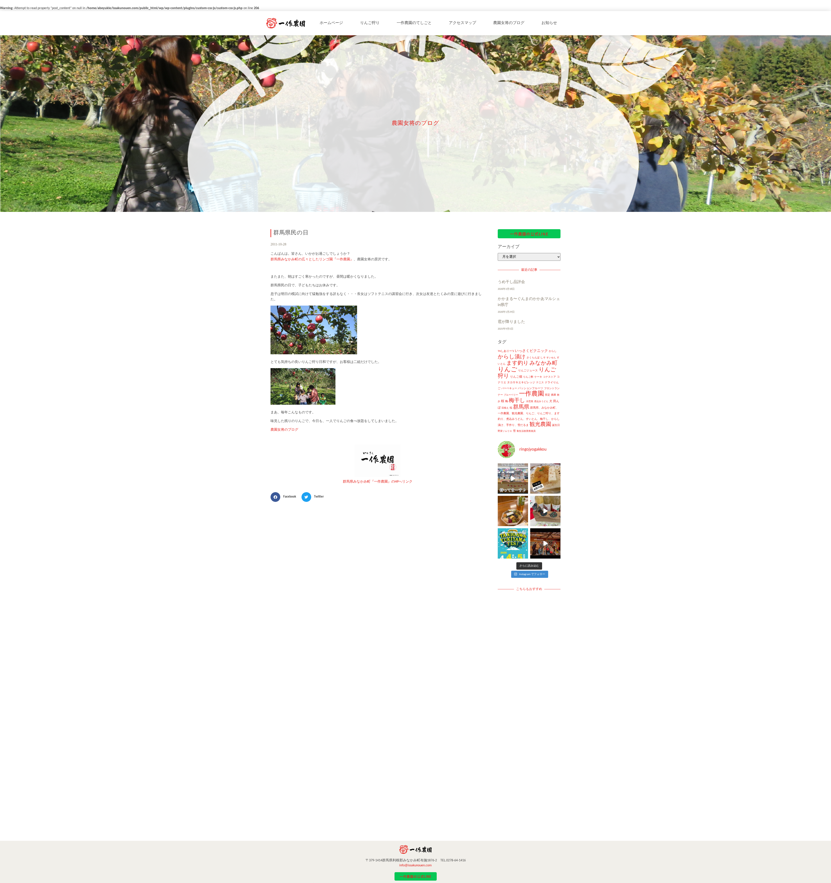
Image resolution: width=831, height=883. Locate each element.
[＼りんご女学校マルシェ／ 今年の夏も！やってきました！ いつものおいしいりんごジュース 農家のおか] (513, 478)
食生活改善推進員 (526, 431)
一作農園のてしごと (414, 23)
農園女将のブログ (508, 23)
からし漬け (512, 357)
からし (553, 351)
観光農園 (540, 424)
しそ (543, 357)
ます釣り (517, 363)
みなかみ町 (543, 363)
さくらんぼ (533, 357)
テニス (540, 382)
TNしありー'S (506, 351)
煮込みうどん (541, 401)
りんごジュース (528, 370)
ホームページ (331, 23)
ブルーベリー (511, 395)
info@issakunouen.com (415, 865)
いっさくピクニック (531, 351)
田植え (505, 408)
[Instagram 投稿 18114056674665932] (545, 511)
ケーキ (538, 377)
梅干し (517, 400)
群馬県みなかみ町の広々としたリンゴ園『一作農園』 (312, 259)
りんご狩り (370, 23)
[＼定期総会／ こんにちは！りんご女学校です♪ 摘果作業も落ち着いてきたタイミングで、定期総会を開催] (513, 511)
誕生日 (556, 425)
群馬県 (521, 407)
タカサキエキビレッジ (521, 382)
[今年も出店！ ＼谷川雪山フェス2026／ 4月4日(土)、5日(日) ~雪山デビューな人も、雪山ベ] (513, 543)
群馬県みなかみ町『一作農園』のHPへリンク (377, 481)
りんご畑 (516, 376)
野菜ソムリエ (505, 431)
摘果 (553, 395)
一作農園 (531, 394)
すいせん (551, 358)
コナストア (549, 377)
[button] (285, 497)
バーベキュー (509, 388)
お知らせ (549, 23)
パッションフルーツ (530, 388)
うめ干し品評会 (511, 282)
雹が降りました (511, 322)
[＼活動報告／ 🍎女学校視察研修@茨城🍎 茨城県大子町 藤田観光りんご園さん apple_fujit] (545, 543)
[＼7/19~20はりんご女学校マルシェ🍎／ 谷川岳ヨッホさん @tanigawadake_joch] (545, 478)
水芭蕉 (529, 401)
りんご (507, 370)
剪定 (547, 395)
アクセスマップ (462, 23)
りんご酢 (528, 377)
